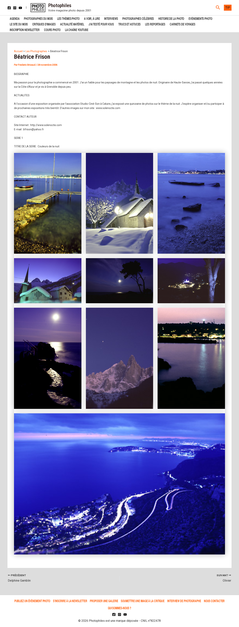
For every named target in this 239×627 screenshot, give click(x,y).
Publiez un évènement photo (32, 600)
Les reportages (155, 23)
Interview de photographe (184, 600)
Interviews (111, 18)
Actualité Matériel (72, 23)
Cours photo (52, 29)
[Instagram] (14, 8)
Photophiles (59, 5)
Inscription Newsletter (25, 29)
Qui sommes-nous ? (119, 607)
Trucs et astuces (129, 23)
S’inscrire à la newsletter (70, 600)
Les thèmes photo (68, 18)
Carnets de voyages (182, 23)
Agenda (14, 18)
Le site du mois (19, 23)
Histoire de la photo (171, 18)
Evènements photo (200, 18)
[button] (218, 7)
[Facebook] (9, 8)
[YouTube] (20, 8)
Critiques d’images (44, 23)
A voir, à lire (92, 18)
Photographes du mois (38, 18)
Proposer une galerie (104, 600)
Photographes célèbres (138, 18)
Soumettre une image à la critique (142, 600)
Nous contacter (214, 600)
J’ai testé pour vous (101, 23)
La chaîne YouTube (76, 29)
